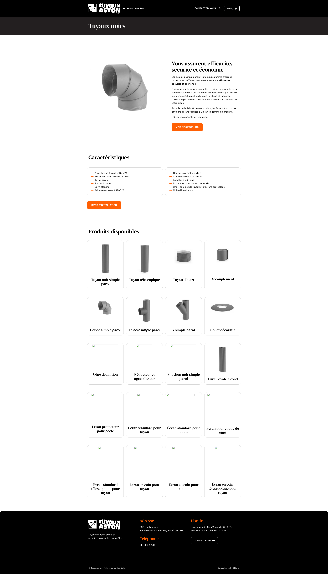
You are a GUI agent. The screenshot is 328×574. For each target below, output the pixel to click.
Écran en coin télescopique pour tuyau (222, 488)
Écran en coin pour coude (183, 486)
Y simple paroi (183, 330)
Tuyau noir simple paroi (105, 281)
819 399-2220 (147, 545)
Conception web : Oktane (228, 568)
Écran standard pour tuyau (144, 429)
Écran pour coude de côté (222, 430)
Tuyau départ (183, 279)
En (220, 8)
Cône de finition (105, 374)
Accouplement (222, 279)
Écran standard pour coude (183, 430)
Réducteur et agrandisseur (144, 376)
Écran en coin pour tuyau (144, 486)
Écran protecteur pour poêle (105, 428)
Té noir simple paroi (144, 330)
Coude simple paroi (105, 330)
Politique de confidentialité (115, 568)
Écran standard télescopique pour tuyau (105, 488)
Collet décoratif (222, 330)
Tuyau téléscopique (144, 279)
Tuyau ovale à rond (223, 379)
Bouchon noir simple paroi (183, 376)
